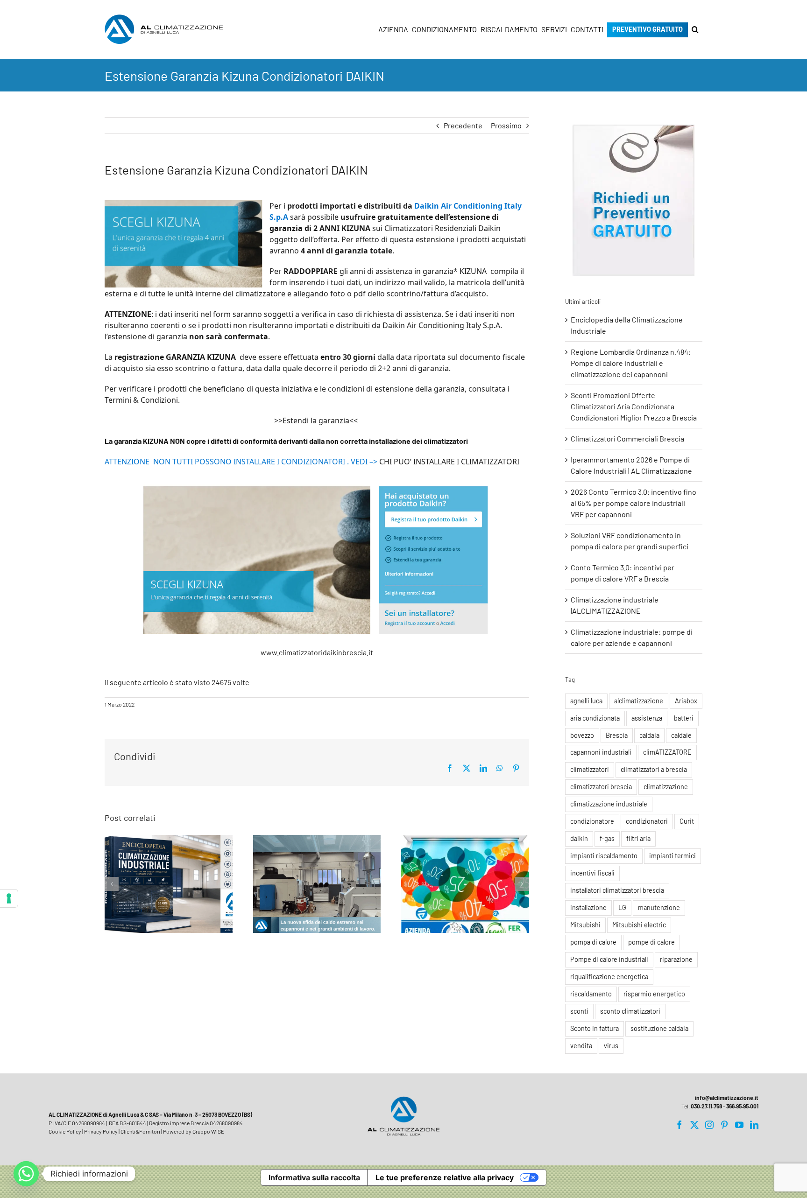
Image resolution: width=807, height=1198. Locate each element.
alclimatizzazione (638, 701)
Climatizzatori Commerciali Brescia (627, 438)
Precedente (463, 125)
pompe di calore (651, 942)
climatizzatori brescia (601, 787)
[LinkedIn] (754, 1125)
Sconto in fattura (594, 1028)
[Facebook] (679, 1125)
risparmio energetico (654, 994)
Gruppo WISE (208, 1131)
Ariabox (686, 701)
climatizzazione (666, 787)
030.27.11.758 (706, 1106)
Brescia (617, 735)
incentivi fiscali (592, 873)
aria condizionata (595, 718)
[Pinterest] (724, 1125)
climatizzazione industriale (608, 804)
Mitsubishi (585, 925)
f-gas (607, 838)
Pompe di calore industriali (609, 959)
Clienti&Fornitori (140, 1131)
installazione (588, 907)
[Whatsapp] (26, 1173)
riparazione (676, 959)
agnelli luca (586, 701)
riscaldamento (591, 994)
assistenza (646, 718)
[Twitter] (694, 1125)
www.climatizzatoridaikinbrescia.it (317, 652)
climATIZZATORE (667, 752)
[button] (695, 29)
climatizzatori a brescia (654, 769)
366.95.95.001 (742, 1106)
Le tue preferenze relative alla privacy (444, 1177)
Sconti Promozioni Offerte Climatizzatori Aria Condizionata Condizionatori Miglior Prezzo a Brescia (634, 406)
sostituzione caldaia (659, 1028)
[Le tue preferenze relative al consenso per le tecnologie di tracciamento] (9, 898)
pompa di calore (593, 942)
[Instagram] (709, 1125)
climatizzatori (589, 769)
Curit (687, 821)
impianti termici (672, 856)
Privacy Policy (101, 1131)
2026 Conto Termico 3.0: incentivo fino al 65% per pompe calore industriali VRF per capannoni (633, 502)
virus (611, 1046)
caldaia (649, 735)
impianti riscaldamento (603, 856)
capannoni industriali (600, 752)
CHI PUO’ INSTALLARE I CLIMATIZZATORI (449, 461)
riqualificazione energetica (609, 977)
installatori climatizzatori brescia (617, 890)
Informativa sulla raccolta (314, 1177)
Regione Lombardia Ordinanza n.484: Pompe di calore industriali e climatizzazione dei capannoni (631, 362)
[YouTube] (739, 1125)
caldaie (681, 735)
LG (622, 907)
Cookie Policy (65, 1131)
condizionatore (592, 821)
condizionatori (647, 821)
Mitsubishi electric (639, 925)
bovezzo (582, 735)
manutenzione (659, 907)
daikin (579, 838)
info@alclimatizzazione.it (726, 1097)
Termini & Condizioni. (142, 400)
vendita (581, 1046)
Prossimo (506, 125)
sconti (579, 1011)
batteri (684, 718)
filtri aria (638, 838)
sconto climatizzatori (630, 1011)
